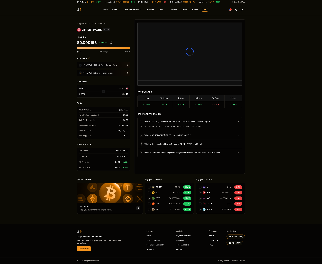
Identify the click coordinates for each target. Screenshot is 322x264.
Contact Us (84, 249)
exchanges (171, 126)
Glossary (150, 249)
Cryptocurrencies (131, 10)
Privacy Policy (223, 261)
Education (150, 10)
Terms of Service (238, 261)
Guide (184, 10)
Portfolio (173, 10)
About (211, 236)
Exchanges (180, 240)
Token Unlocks (182, 245)
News (114, 10)
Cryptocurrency (84, 24)
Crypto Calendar (153, 240)
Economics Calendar (155, 245)
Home (105, 10)
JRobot (195, 10)
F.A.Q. (211, 245)
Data (161, 10)
